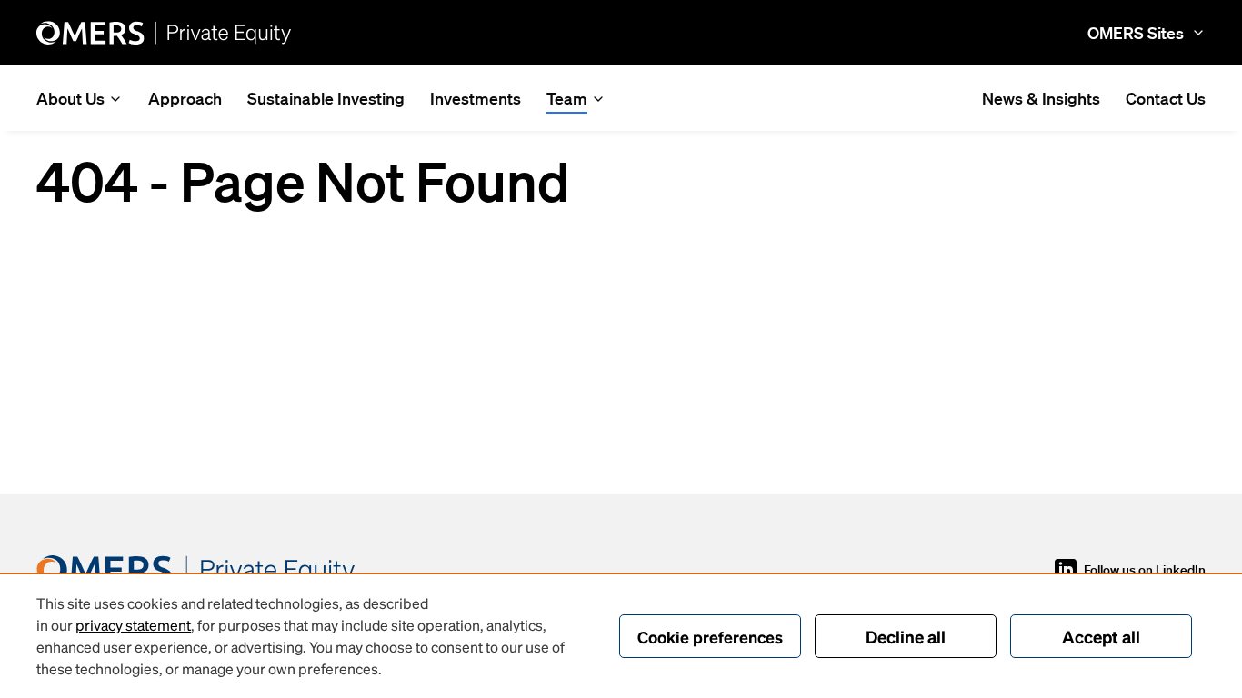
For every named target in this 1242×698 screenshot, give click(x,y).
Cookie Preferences (710, 636)
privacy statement (133, 624)
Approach (185, 98)
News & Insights (1041, 98)
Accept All (1101, 636)
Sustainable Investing (326, 98)
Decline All (906, 636)
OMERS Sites (1135, 33)
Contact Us (1166, 98)
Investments (475, 98)
